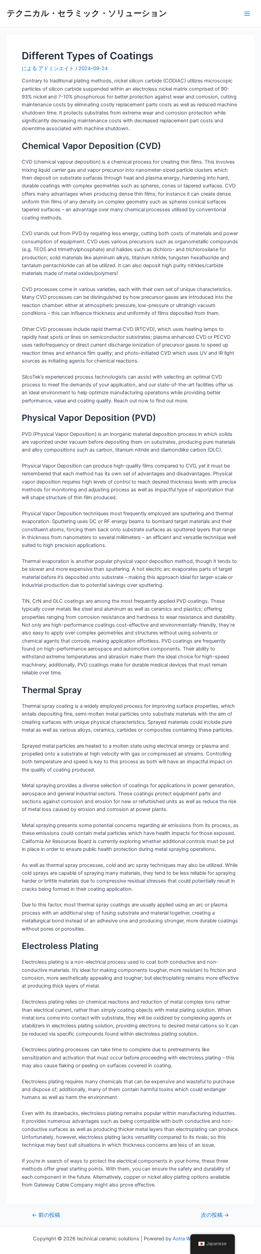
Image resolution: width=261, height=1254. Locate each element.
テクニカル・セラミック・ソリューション (87, 13)
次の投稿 (215, 1215)
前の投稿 (46, 1215)
